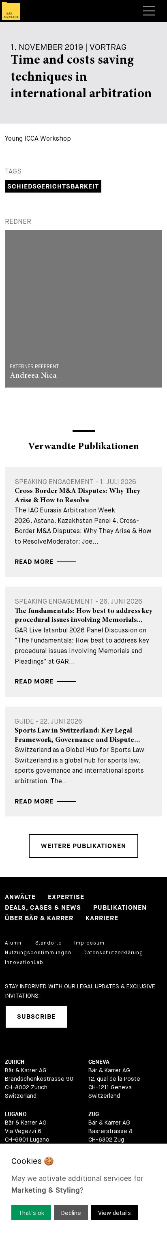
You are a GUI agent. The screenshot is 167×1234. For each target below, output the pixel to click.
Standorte (48, 943)
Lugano (16, 1114)
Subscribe (36, 1017)
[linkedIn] (83, 1016)
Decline (71, 1213)
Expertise (66, 897)
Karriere (102, 918)
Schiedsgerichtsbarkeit (53, 187)
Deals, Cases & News (43, 908)
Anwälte (20, 897)
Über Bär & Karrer (39, 918)
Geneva (98, 1061)
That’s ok (31, 1213)
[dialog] (83, 1189)
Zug (93, 1114)
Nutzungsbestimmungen (38, 952)
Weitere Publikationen (83, 846)
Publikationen (120, 908)
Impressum (89, 943)
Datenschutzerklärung (113, 952)
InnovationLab (24, 962)
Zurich (14, 1061)
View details (114, 1213)
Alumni (14, 943)
